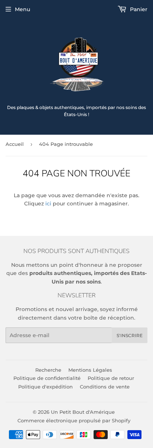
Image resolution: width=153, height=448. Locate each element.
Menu (22, 9)
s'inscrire (130, 335)
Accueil (15, 144)
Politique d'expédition (45, 387)
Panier (137, 9)
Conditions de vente (105, 387)
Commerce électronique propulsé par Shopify (73, 420)
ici (48, 203)
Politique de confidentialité (47, 378)
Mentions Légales (90, 370)
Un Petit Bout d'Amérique (83, 412)
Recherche (48, 370)
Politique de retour (111, 378)
